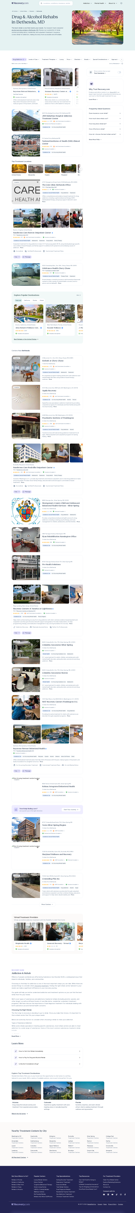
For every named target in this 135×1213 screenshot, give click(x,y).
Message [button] (27, 257)
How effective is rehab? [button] (97, 129)
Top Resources (84, 1176)
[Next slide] (78, 87)
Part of (49, 187)
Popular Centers (39, 1176)
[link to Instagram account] (121, 1194)
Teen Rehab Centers (62, 1187)
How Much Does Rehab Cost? (88, 1189)
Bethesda (26, 351)
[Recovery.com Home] (20, 3)
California (27, 300)
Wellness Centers (39, 1192)
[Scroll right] (121, 59)
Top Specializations (63, 1176)
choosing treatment (42, 986)
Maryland (31, 11)
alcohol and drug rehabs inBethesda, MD (25, 30)
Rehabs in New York (18, 1184)
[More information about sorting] (122, 63)
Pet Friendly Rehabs (40, 1194)
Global (42, 300)
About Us (106, 1184)
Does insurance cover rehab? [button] (98, 113)
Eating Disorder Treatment (64, 1180)
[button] (24, 63)
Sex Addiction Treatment (64, 1194)
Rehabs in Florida (17, 1180)
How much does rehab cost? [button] (98, 118)
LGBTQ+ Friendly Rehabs (41, 1189)
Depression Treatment (63, 1182)
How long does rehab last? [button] (98, 124)
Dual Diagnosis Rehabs (63, 1189)
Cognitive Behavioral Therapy (43, 1184)
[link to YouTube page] (112, 1194)
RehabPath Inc (91, 1204)
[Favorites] (121, 3)
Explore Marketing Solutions (111, 1182)
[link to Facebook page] (125, 1194)
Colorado (47, 1102)
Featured (18, 300)
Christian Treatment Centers (65, 1196)
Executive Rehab (61, 1184)
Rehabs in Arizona (17, 1189)
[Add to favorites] (38, 112)
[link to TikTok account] (116, 1194)
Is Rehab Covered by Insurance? (89, 1184)
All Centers (15, 11)
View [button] (15, 257)
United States (23, 11)
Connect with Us (109, 1191)
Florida (35, 300)
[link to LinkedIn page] (108, 1194)
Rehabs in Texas (16, 1187)
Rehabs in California (18, 1182)
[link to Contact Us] (104, 1194)
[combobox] (56, 3)
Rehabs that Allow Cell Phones (43, 1196)
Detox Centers (38, 1182)
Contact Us (106, 1187)
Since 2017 (113, 92)
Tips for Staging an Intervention (89, 1187)
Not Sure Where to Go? (20, 1176)
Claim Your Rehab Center (110, 1180)
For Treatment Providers (111, 1176)
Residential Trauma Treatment (65, 1192)
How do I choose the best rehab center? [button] (102, 134)
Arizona (15, 1102)
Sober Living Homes (40, 1187)
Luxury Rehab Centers (40, 1180)
